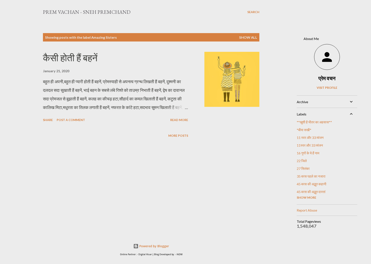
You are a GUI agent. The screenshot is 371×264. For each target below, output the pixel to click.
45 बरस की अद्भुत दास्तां (311, 192)
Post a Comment (71, 120)
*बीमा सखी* (304, 130)
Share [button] (48, 120)
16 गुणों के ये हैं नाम (308, 153)
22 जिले (302, 161)
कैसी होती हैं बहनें (70, 58)
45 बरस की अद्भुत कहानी (311, 184)
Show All (248, 37)
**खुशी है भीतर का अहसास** (314, 122)
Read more (179, 120)
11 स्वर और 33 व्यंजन (310, 137)
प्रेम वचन (327, 78)
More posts (178, 135)
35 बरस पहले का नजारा (311, 176)
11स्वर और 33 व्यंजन (310, 145)
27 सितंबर (303, 168)
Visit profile (327, 87)
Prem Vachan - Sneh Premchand (87, 12)
